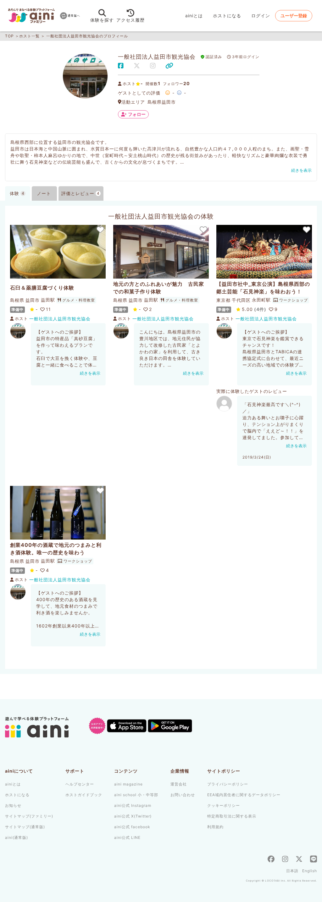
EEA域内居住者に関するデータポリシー (243, 794)
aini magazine (128, 784)
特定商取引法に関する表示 (231, 816)
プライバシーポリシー (227, 784)
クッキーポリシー (223, 805)
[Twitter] (299, 859)
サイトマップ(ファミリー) (29, 816)
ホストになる (227, 15)
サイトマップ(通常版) (25, 826)
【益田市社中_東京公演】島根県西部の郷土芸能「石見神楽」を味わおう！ (263, 288)
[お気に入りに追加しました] (100, 229)
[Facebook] (271, 859)
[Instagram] (285, 859)
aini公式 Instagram (132, 805)
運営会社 (178, 784)
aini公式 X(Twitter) (133, 816)
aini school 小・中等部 (136, 794)
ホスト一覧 (29, 36)
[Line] (313, 859)
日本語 (292, 870)
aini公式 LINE (127, 837)
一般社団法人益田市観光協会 (60, 318)
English (309, 870)
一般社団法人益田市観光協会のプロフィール (87, 36)
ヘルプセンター (79, 784)
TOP (9, 36)
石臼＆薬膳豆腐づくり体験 (42, 288)
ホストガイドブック (83, 794)
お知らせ (13, 805)
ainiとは (194, 15)
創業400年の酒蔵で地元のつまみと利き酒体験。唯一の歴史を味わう (56, 549)
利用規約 (215, 826)
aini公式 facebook (132, 826)
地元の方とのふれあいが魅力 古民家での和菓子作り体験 (158, 288)
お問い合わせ (182, 794)
